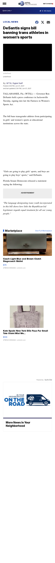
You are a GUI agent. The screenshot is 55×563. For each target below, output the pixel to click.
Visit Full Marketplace (43, 231)
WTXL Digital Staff (14, 83)
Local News (10, 22)
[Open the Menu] (4, 4)
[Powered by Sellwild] (48, 380)
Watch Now (47, 3)
